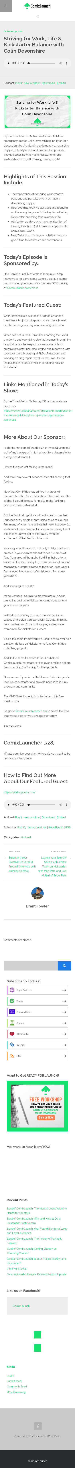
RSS (67, 827)
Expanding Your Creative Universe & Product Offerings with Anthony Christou (22, 864)
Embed (61, 82)
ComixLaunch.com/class (22, 287)
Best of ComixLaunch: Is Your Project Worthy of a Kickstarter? (36, 1261)
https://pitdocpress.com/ (19, 792)
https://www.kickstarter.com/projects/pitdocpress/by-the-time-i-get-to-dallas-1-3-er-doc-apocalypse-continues (38, 415)
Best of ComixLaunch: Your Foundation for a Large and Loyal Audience (37, 1231)
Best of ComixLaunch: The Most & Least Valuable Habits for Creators (37, 1210)
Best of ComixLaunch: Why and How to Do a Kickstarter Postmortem (34, 1220)
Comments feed (17, 1386)
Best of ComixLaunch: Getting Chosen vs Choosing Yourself (32, 1251)
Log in (10, 1375)
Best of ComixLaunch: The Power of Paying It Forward (34, 1241)
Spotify (21, 827)
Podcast (26, 837)
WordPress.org (16, 1392)
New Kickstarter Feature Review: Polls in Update (36, 1274)
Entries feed (14, 1380)
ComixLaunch (21, 1305)
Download (48, 82)
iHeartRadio (56, 827)
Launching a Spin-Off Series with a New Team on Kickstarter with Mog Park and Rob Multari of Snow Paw (52, 866)
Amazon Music (37, 827)
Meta (11, 1367)
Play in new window (27, 82)
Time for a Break (17, 1268)
